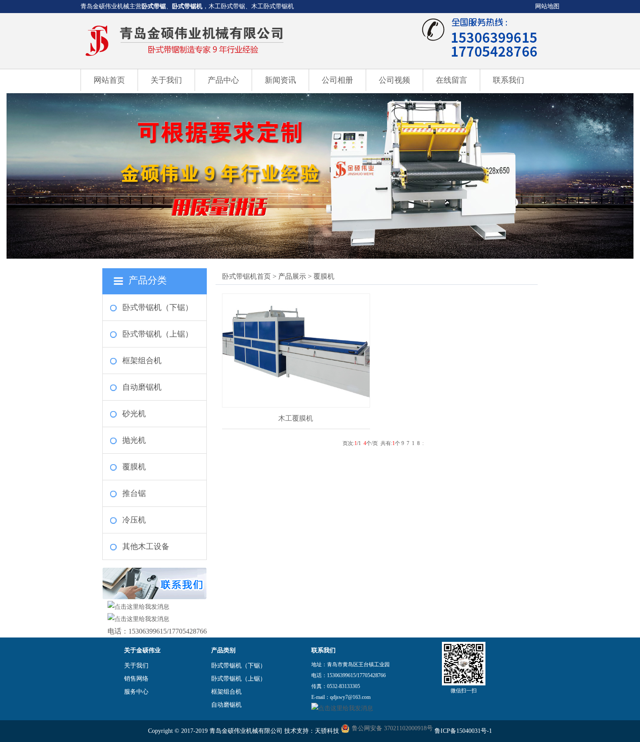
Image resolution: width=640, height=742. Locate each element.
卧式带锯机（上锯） (157, 334)
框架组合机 (142, 360)
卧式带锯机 (187, 6)
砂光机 (134, 413)
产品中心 (223, 80)
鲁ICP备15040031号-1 (463, 731)
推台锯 (134, 493)
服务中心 (136, 691)
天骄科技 (327, 731)
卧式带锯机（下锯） (157, 307)
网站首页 (109, 80)
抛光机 (134, 440)
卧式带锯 (153, 6)
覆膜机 (134, 466)
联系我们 (508, 80)
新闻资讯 (280, 80)
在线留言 (451, 80)
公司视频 (394, 80)
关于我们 (166, 80)
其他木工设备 (145, 546)
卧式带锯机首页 (246, 276)
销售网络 (136, 678)
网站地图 (547, 6)
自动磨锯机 (142, 387)
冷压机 (134, 520)
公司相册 (337, 80)
